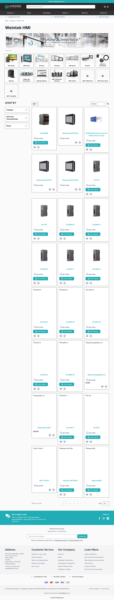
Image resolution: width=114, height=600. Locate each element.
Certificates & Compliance (66, 563)
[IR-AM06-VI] (74, 357)
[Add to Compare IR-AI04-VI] (38, 388)
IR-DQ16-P (44, 322)
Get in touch (35, 566)
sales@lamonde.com (11, 568)
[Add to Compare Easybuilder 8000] (53, 435)
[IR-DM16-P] (97, 211)
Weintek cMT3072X (44, 180)
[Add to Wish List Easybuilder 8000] (49, 435)
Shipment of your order (39, 554)
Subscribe (82, 536)
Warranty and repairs (38, 563)
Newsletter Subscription (65, 560)
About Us (85, 13)
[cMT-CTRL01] (48, 462)
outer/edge (62, 593)
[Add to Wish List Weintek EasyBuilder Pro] (102, 386)
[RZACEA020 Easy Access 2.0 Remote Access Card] (97, 119)
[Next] (81, 503)
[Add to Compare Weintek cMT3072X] (53, 189)
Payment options (37, 557)
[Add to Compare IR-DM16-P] (90, 238)
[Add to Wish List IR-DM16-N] (60, 238)
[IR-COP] (44, 211)
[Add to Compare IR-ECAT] (90, 441)
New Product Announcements (94, 557)
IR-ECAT (96, 428)
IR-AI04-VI (44, 375)
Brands (65, 13)
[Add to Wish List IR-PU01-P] (60, 441)
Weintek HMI (20, 20)
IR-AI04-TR (96, 322)
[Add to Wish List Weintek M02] (87, 494)
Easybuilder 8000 (44, 428)
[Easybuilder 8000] (48, 410)
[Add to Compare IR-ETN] (90, 194)
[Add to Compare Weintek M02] (90, 494)
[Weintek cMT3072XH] (70, 166)
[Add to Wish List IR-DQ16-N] (87, 283)
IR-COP (44, 224)
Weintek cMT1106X (70, 480)
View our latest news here (56, 1)
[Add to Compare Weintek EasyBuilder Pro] (106, 386)
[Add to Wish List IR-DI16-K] (60, 283)
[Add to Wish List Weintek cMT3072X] (49, 189)
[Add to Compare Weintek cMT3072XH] (79, 189)
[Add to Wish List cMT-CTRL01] (49, 489)
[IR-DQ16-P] (48, 304)
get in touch (27, 519)
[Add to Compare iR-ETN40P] (38, 147)
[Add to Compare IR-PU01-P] (64, 441)
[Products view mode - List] (36, 104)
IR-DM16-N (70, 224)
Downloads (46, 13)
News (29, 13)
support (20, 517)
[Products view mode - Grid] (34, 104)
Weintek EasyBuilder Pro (97, 375)
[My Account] (104, 6)
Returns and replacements (40, 560)
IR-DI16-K (70, 269)
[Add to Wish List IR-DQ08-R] (34, 283)
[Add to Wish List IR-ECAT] (87, 441)
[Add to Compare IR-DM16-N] (64, 238)
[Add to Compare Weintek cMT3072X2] (79, 142)
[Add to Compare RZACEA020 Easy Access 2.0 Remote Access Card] (90, 149)
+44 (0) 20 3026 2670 (12, 566)
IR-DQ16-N (96, 269)
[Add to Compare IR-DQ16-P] (38, 335)
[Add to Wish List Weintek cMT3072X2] (76, 142)
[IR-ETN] (97, 166)
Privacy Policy (105, 588)
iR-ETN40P (44, 133)
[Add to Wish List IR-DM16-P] (87, 238)
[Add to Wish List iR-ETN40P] (34, 147)
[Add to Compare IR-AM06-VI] (64, 388)
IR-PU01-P (70, 428)
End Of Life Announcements (93, 569)
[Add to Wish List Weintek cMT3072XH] (76, 189)
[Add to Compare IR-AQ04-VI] (64, 335)
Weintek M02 (97, 480)
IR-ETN (96, 180)
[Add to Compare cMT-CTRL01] (53, 489)
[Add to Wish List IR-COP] (34, 238)
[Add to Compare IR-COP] (38, 238)
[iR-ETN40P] (44, 119)
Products (10, 13)
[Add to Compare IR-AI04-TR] (90, 335)
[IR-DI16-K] (70, 255)
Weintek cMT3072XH (70, 180)
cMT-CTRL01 (44, 480)
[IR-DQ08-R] (44, 255)
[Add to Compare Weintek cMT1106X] (64, 494)
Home (6, 20)
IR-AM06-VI (70, 375)
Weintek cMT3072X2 (70, 133)
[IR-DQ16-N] (97, 255)
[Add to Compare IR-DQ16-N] (90, 283)
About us (61, 554)
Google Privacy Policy (61, 540)
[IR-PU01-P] (74, 410)
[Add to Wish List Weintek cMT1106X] (60, 494)
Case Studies (89, 563)
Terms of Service (74, 540)
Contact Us (103, 13)
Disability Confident (64, 569)
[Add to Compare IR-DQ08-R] (38, 283)
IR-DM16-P (97, 224)
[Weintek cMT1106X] (74, 462)
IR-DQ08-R (44, 269)
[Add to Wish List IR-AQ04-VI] (60, 335)
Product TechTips (90, 566)
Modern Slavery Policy (65, 566)
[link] (60, 503)
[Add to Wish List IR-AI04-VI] (34, 388)
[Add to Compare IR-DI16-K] (64, 283)
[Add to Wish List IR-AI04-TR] (87, 335)
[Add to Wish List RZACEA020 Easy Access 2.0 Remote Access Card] (87, 149)
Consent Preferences (57, 597)
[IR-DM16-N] (70, 211)
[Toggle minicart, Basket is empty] (107, 6)
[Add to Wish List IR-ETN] (87, 194)
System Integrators (90, 554)
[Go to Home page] (13, 6)
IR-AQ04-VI (70, 322)
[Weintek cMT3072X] (44, 166)
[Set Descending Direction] (108, 104)
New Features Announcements (94, 560)
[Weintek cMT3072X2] (70, 119)
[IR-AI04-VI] (48, 357)
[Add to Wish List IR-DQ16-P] (34, 335)
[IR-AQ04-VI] (74, 304)
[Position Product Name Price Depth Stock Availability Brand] (98, 104)
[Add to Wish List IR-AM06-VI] (60, 388)
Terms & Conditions (94, 588)
